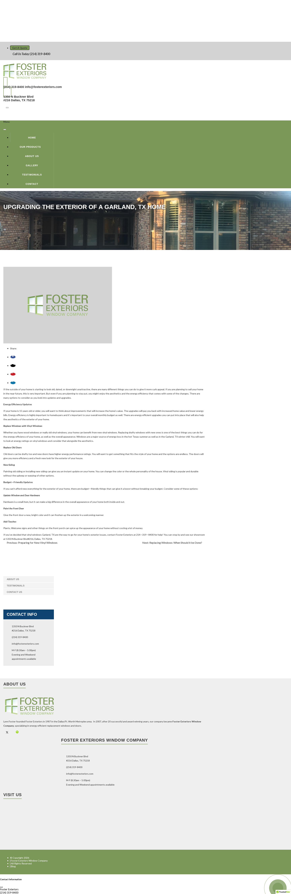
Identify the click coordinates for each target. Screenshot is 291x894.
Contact (32, 184)
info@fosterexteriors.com (43, 87)
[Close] (4, 129)
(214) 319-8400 (39, 54)
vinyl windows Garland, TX (41, 534)
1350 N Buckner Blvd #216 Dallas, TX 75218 (19, 98)
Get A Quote (19, 47)
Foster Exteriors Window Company (29, 860)
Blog (13, 866)
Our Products (30, 147)
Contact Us (14, 592)
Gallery (32, 165)
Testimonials (32, 174)
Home (32, 137)
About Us (32, 156)
